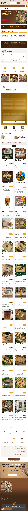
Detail (25, 187)
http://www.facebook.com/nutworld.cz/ (7, 498)
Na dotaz (11, 163)
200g (18, 192)
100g (17, 192)
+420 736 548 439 (4, 497)
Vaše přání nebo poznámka (6, 115)
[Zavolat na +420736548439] (2, 0)
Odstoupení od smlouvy (18, 500)
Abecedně (20, 142)
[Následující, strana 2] (24, 424)
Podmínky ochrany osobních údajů (19, 499)
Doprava (16, 502)
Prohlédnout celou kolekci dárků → (11, 89)
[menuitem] (3, 6)
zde (21, 506)
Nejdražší (11, 142)
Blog (13, 0)
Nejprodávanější (16, 142)
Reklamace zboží (17, 501)
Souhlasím (14, 507)
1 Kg (22, 192)
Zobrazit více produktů (13, 140)
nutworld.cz (3, 499)
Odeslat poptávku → (14, 121)
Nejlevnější (8, 142)
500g (20, 192)
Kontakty (10, 0)
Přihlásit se (9, 477)
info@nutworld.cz (4, 496)
